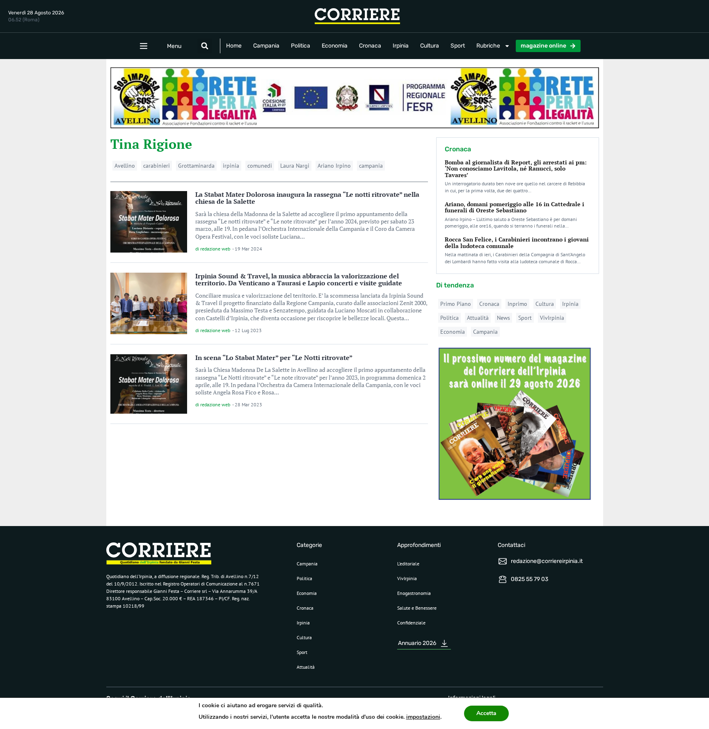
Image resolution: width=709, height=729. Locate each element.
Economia (335, 45)
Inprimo (517, 304)
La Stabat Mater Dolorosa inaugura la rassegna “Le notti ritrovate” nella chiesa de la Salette (307, 198)
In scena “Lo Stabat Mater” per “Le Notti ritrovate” (273, 357)
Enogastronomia (414, 593)
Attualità (478, 318)
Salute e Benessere (417, 608)
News (503, 318)
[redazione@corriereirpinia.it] (503, 561)
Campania (266, 45)
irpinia (231, 166)
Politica (300, 45)
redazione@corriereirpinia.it (547, 561)
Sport (458, 45)
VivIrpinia (552, 318)
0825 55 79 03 (529, 579)
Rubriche (488, 45)
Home (234, 45)
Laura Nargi (294, 166)
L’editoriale (408, 563)
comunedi (259, 166)
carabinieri (156, 166)
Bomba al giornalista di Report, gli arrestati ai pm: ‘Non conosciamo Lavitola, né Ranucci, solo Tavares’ (516, 168)
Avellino (124, 166)
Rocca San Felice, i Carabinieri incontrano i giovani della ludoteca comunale (517, 242)
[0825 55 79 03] (503, 579)
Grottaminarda (196, 166)
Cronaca (370, 45)
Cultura (429, 45)
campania (371, 166)
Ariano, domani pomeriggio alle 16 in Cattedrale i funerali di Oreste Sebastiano (514, 207)
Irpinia (401, 45)
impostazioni (423, 717)
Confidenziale (411, 623)
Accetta (486, 713)
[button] (204, 46)
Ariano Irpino (334, 166)
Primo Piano (455, 304)
